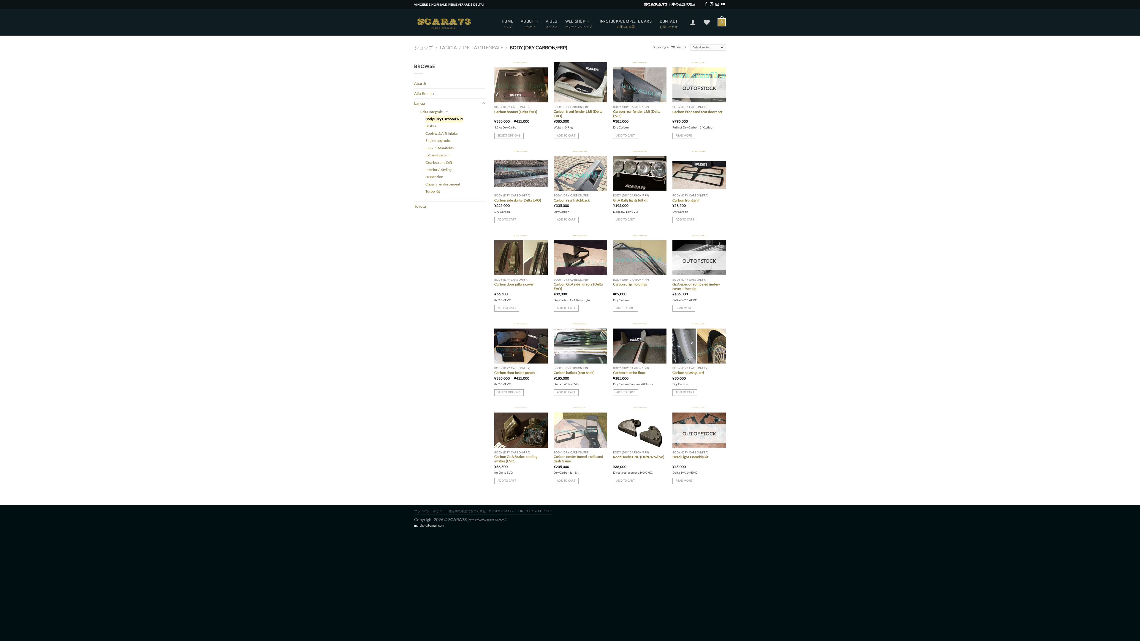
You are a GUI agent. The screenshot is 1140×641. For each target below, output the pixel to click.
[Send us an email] (717, 4)
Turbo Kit (432, 191)
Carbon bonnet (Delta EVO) (515, 112)
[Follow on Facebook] (706, 4)
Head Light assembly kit (690, 457)
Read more (684, 135)
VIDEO (551, 21)
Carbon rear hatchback (572, 200)
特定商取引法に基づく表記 (467, 511)
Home (507, 21)
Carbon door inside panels (514, 373)
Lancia (448, 47)
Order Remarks (502, 511)
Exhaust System (437, 155)
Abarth (420, 83)
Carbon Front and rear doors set (697, 112)
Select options (509, 135)
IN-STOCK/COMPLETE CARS (626, 21)
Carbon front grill (685, 200)
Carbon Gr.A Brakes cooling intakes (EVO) (515, 459)
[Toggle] (483, 103)
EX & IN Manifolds (439, 148)
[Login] (693, 22)
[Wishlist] (707, 22)
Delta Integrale (483, 47)
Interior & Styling (438, 170)
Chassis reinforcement (442, 184)
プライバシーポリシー (429, 511)
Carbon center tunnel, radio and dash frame (578, 459)
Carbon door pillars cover (514, 284)
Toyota (420, 206)
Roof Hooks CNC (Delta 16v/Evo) (638, 457)
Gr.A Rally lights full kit (630, 200)
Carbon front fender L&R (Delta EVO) (578, 114)
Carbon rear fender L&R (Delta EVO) (636, 114)
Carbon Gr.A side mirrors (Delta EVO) (578, 286)
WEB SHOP (575, 21)
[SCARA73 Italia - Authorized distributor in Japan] (444, 22)
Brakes (430, 126)
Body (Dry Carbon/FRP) (444, 119)
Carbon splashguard (688, 373)
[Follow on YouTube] (723, 4)
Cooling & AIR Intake (441, 133)
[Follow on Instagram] (711, 4)
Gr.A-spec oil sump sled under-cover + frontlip (696, 286)
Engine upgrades (438, 140)
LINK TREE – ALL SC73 (535, 511)
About (527, 21)
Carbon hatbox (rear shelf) (574, 373)
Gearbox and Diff (438, 162)
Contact (669, 21)
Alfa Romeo (424, 93)
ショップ (423, 47)
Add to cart (566, 135)
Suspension (434, 177)
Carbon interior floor (629, 373)
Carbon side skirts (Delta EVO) (517, 200)
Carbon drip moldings (630, 284)
